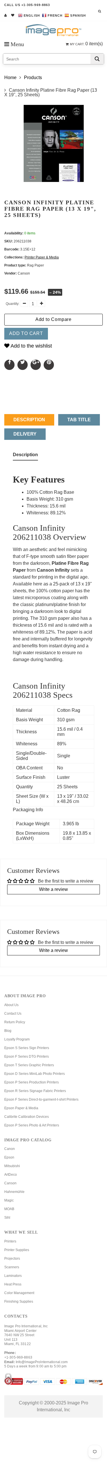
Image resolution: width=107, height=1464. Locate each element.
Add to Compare (53, 319)
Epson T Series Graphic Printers (29, 1065)
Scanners (11, 1267)
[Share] (9, 365)
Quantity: (12, 304)
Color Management (19, 1293)
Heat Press (12, 1284)
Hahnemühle (14, 1192)
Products (33, 77)
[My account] (5, 15)
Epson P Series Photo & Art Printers (31, 1125)
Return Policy (14, 1022)
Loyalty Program (17, 1039)
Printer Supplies (16, 1250)
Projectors (12, 1259)
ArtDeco (10, 1175)
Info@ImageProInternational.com (42, 1362)
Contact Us (12, 1014)
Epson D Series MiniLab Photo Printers (34, 1074)
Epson (9, 1157)
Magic (9, 1200)
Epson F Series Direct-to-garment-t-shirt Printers (41, 1099)
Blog (7, 1031)
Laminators (13, 1276)
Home (10, 77)
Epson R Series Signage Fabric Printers (35, 1091)
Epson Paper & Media (21, 1108)
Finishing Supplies (18, 1302)
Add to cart (26, 333)
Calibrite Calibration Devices (26, 1117)
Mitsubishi (12, 1166)
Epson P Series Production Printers (31, 1082)
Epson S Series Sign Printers (26, 1048)
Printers (10, 1241)
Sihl (7, 1218)
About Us (11, 1005)
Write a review (53, 889)
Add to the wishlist (30, 346)
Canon (9, 1149)
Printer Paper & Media (42, 257)
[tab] (25, 455)
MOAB (9, 1209)
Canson (10, 1183)
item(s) (86, 43)
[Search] (97, 59)
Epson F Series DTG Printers (26, 1057)
